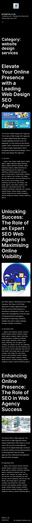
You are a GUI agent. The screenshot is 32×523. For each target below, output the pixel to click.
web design (20, 182)
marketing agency (7, 338)
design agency (21, 161)
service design (14, 180)
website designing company (10, 195)
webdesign (11, 189)
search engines (21, 340)
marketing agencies (14, 172)
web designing (11, 355)
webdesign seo (20, 189)
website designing (22, 193)
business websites (16, 334)
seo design (24, 176)
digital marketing (12, 163)
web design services (15, 187)
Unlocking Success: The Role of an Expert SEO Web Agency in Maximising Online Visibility (15, 234)
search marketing (7, 342)
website (27, 189)
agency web (7, 161)
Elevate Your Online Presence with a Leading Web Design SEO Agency (16, 85)
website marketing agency (22, 361)
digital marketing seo (20, 168)
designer (13, 336)
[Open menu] (3, 22)
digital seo (21, 170)
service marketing (15, 349)
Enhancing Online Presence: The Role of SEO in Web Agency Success (15, 392)
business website (17, 332)
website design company (19, 191)
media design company (23, 174)
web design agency (15, 351)
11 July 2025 (5, 158)
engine (19, 336)
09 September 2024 (8, 463)
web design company (17, 185)
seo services (11, 178)
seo (3, 176)
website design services (9, 193)
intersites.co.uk (9, 14)
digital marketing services (9, 170)
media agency (11, 174)
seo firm (4, 178)
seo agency (8, 176)
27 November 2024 (7, 329)
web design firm (12, 353)
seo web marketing (21, 178)
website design (6, 191)
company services (16, 468)
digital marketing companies (15, 165)
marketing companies (19, 338)
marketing (5, 172)
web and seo (12, 182)
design (14, 161)
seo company (16, 176)
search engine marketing (9, 340)
